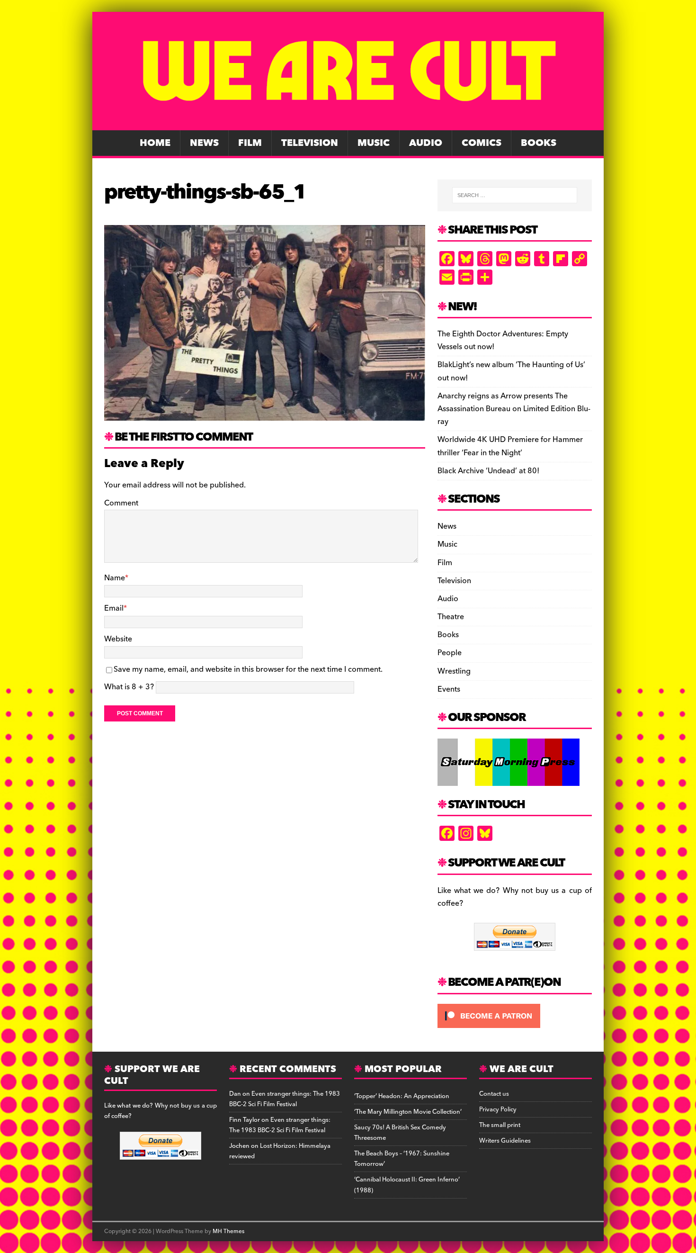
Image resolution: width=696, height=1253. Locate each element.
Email (114, 608)
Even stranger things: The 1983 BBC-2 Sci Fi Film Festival (284, 1099)
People (449, 652)
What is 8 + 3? (129, 687)
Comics (481, 143)
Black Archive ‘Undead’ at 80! (488, 471)
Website (118, 639)
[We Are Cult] (348, 123)
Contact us (494, 1094)
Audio (425, 143)
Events (448, 689)
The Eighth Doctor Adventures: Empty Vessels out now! (502, 340)
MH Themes (228, 1231)
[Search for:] (514, 195)
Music (373, 143)
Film (250, 143)
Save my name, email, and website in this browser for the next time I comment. (248, 669)
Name (114, 578)
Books (538, 143)
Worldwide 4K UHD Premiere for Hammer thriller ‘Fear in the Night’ (510, 446)
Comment (121, 503)
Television (309, 143)
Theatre (450, 616)
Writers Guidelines (505, 1141)
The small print (499, 1125)
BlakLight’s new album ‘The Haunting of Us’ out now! (511, 371)
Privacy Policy (498, 1109)
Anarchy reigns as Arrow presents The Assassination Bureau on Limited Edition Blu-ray (513, 408)
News (204, 143)
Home (155, 143)
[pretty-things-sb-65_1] (264, 414)
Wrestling (454, 671)
